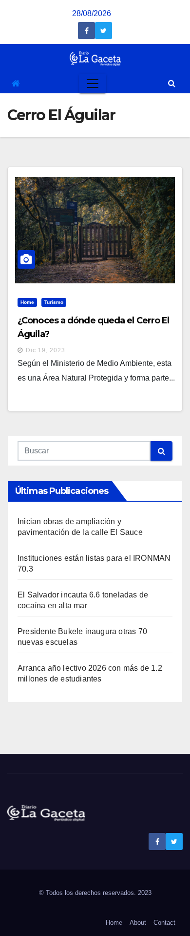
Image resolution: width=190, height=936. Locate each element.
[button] (172, 83)
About (138, 922)
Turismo (53, 302)
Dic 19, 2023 (45, 350)
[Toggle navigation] (92, 83)
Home (27, 302)
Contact (164, 922)
